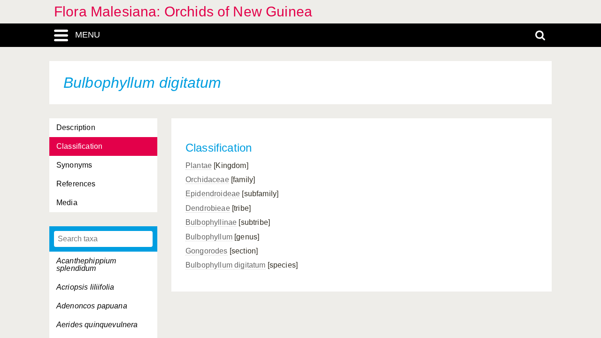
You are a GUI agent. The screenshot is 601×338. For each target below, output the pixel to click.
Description (75, 127)
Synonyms (74, 165)
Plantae (198, 165)
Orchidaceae (207, 180)
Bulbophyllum (208, 237)
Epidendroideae (212, 194)
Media (66, 203)
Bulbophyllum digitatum (225, 265)
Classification (79, 146)
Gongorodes (206, 251)
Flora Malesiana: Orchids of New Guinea (183, 11)
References (76, 184)
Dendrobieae (207, 208)
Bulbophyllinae (211, 222)
